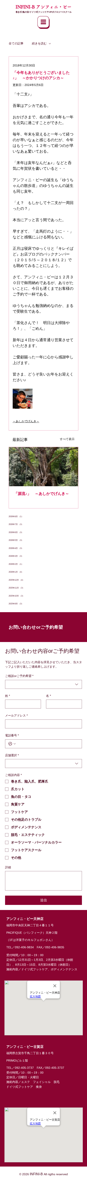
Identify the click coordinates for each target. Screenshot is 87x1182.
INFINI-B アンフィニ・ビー (44, 6)
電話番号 (12, 735)
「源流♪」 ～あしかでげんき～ (41, 494)
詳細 (8, 867)
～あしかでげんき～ (26, 421)
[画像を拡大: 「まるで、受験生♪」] (23, 399)
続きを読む (39, 43)
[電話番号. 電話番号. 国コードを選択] (12, 743)
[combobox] (43, 684)
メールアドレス (16, 715)
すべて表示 (67, 439)
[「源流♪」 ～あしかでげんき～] (43, 466)
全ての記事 (16, 43)
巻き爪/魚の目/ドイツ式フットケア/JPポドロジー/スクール (44, 12)
